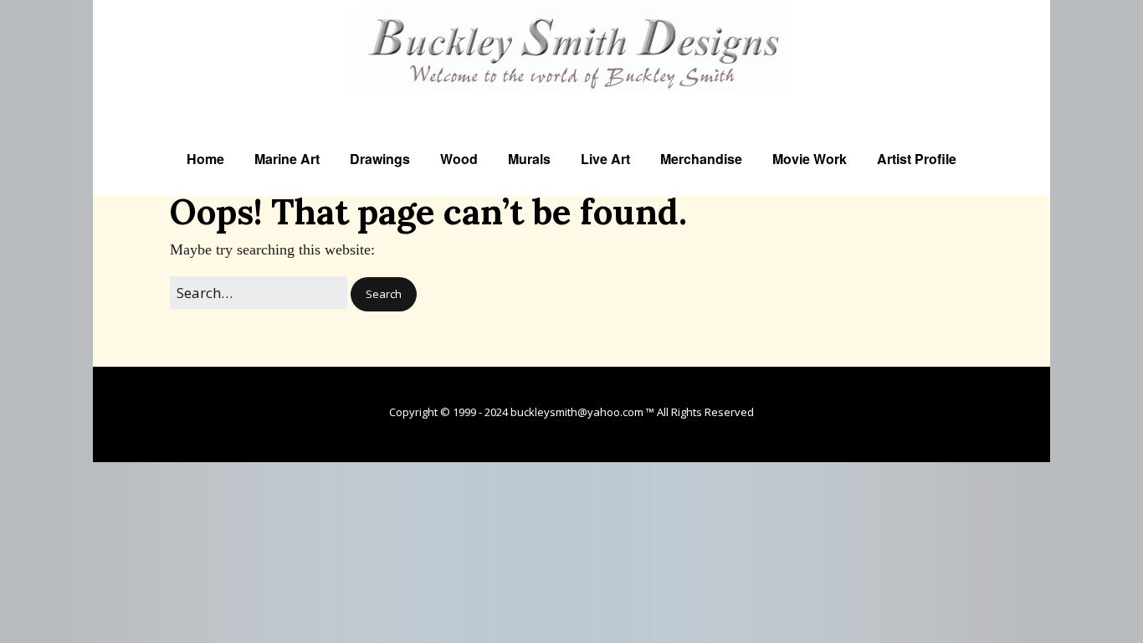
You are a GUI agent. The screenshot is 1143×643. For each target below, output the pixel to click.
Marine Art (287, 158)
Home (205, 158)
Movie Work (809, 158)
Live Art (605, 158)
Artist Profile (916, 158)
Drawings (380, 158)
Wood (459, 158)
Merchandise (701, 158)
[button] (384, 294)
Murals (529, 158)
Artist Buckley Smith (571, 101)
